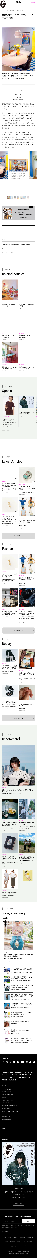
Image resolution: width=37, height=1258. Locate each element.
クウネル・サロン (14, 1246)
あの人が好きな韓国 (6, 1119)
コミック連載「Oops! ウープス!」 (10, 1105)
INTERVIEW (20, 1075)
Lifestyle (7, 10)
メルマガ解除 (5, 1231)
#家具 (11, 252)
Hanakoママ (29, 1241)
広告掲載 (19, 1251)
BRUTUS (10, 1237)
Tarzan (18, 1241)
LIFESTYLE (28, 1075)
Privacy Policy (26, 1251)
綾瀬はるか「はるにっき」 (8, 1103)
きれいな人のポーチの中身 (8, 1094)
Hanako (6, 1241)
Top (3, 10)
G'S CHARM (29, 1072)
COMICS (10, 1077)
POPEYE (15, 1237)
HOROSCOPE (26, 1077)
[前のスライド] (3, 430)
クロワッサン (22, 1237)
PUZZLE (4, 1080)
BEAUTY (4, 1075)
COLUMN (18, 1077)
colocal (23, 1241)
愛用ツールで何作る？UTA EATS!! (10, 1111)
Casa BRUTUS (30, 1237)
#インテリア (5, 252)
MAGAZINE (12, 1080)
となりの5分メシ (6, 1108)
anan (5, 1237)
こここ (21, 1246)
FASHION (5, 1072)
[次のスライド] (6, 430)
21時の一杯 (4, 1114)
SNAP (11, 1072)
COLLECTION (19, 1072)
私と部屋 (4, 1097)
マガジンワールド (11, 1251)
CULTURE (12, 1075)
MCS (26, 1246)
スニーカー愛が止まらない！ (8, 1089)
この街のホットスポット (7, 1116)
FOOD (4, 1077)
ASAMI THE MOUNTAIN (7, 1100)
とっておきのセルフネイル (8, 1091)
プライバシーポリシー (19, 1225)
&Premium (12, 1241)
